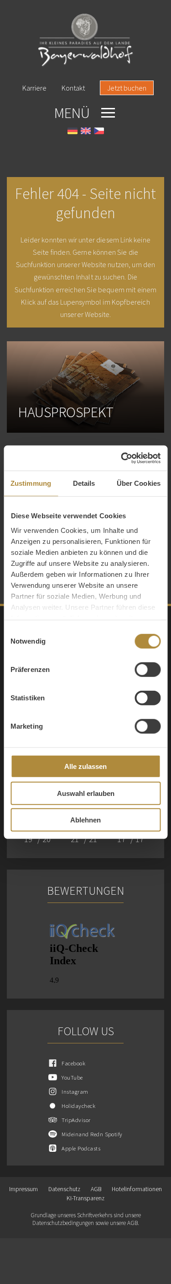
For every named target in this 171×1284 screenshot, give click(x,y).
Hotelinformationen (137, 1189)
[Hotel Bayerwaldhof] (86, 40)
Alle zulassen (85, 766)
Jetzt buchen (126, 87)
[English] (86, 132)
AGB (96, 1189)
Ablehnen (85, 820)
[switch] (148, 669)
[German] (72, 132)
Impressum (23, 1189)
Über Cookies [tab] (139, 483)
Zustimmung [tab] (30, 483)
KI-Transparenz (85, 1198)
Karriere (34, 87)
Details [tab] (84, 483)
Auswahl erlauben (85, 793)
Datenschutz (64, 1189)
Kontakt (73, 87)
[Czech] (99, 132)
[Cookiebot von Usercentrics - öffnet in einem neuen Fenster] (122, 458)
